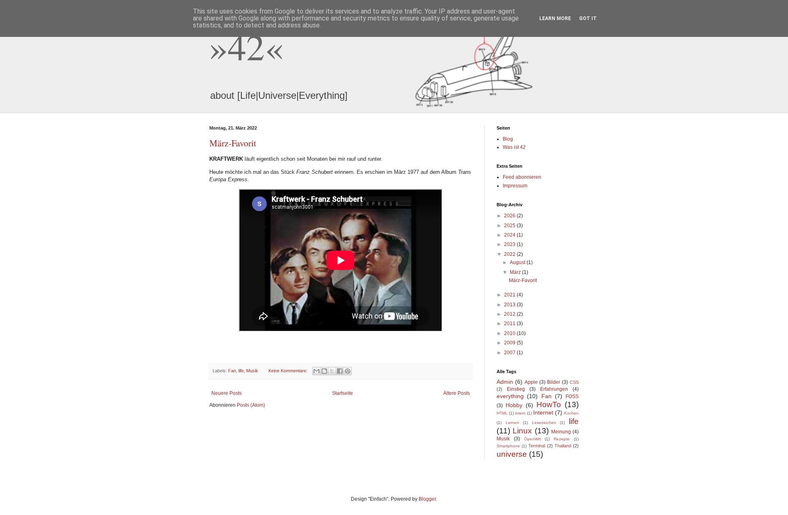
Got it (588, 18)
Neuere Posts (226, 393)
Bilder (553, 382)
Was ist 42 (514, 147)
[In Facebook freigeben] (340, 371)
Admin (505, 381)
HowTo (548, 404)
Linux (522, 430)
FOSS (572, 396)
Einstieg (516, 389)
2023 (510, 244)
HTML (502, 413)
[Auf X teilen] (332, 371)
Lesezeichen (544, 422)
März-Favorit (232, 143)
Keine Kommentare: (288, 370)
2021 (510, 295)
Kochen (571, 413)
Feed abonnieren (522, 177)
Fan (232, 370)
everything (510, 396)
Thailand (562, 445)
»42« (246, 46)
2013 (510, 305)
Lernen (512, 422)
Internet (543, 412)
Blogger (427, 499)
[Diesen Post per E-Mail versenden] (316, 371)
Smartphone (508, 446)
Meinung (561, 432)
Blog (508, 139)
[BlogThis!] (324, 371)
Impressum (515, 186)
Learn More (555, 18)
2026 (510, 216)
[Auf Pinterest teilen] (348, 371)
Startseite (342, 393)
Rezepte (562, 439)
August (518, 262)
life (241, 370)
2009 (510, 343)
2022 (510, 254)
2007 (510, 352)
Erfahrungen (554, 389)
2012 (510, 314)
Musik (252, 370)
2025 (510, 225)
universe (512, 454)
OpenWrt (532, 439)
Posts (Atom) (251, 405)
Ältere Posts (456, 393)
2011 (510, 323)
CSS (574, 382)
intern (520, 413)
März (516, 272)
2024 (510, 235)
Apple (531, 382)
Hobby (514, 405)
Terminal (536, 445)
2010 (510, 333)
